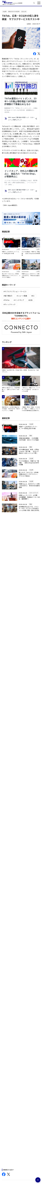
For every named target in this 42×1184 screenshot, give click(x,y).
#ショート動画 (22, 296)
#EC (32, 296)
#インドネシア (19, 300)
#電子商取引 (8, 296)
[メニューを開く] (38, 3)
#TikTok (6, 300)
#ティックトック (9, 304)
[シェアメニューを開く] (37, 1179)
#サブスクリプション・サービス (15, 291)
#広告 (30, 300)
